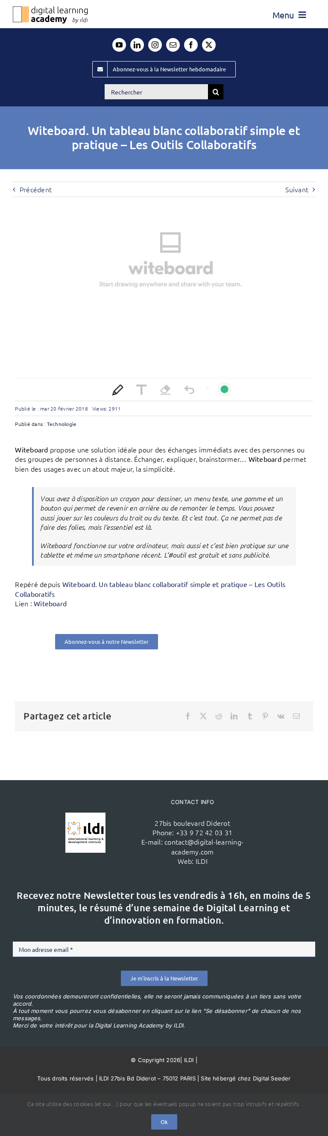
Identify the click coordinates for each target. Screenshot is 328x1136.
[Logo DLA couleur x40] (50, 10)
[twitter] (209, 45)
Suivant (296, 189)
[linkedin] (137, 45)
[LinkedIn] (234, 716)
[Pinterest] (265, 716)
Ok (164, 1121)
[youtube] (119, 45)
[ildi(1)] (85, 816)
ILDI (202, 861)
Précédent (36, 189)
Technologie (62, 423)
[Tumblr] (250, 716)
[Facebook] (188, 716)
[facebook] (191, 45)
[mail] (173, 45)
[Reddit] (218, 716)
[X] (203, 716)
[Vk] (281, 716)
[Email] (296, 716)
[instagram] (155, 45)
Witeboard (50, 603)
